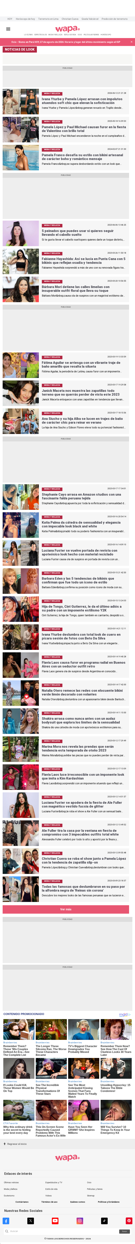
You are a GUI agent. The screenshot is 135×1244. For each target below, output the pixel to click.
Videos (48, 1196)
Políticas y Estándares (109, 1202)
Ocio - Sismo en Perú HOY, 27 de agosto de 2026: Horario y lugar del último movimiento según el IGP (65, 42)
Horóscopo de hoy (25, 19)
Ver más (65, 909)
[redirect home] (67, 32)
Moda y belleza (10, 1189)
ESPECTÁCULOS (40, 35)
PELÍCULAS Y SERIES (91, 35)
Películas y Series (95, 1189)
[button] (131, 42)
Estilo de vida (51, 1189)
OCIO (80, 35)
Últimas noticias (11, 1182)
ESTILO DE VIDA (70, 35)
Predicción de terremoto (115, 19)
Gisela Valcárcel (90, 19)
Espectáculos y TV (53, 1182)
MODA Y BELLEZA (55, 35)
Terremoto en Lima (48, 19)
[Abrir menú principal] (8, 29)
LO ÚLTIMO (28, 35)
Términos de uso (49, 1202)
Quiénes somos (77, 1202)
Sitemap (90, 1196)
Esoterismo (9, 1196)
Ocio (89, 1182)
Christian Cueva (70, 19)
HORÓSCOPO (106, 35)
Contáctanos (21, 1202)
